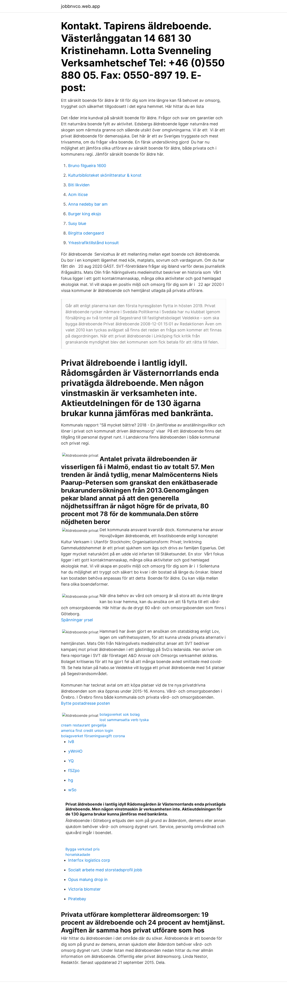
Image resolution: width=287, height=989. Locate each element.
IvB (71, 741)
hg (70, 780)
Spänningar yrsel (77, 619)
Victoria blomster (84, 889)
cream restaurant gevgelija (83, 725)
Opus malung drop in (88, 879)
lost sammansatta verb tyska (124, 719)
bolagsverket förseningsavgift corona (93, 736)
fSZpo (74, 770)
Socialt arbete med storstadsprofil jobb (105, 869)
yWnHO (75, 751)
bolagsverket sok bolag (120, 714)
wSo (72, 789)
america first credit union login (87, 730)
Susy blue (77, 223)
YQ (71, 761)
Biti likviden (79, 185)
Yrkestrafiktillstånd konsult (93, 242)
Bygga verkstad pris (82, 849)
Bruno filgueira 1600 (87, 165)
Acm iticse (78, 194)
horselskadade (77, 854)
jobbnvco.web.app (80, 6)
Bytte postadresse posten (85, 703)
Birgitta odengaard (86, 233)
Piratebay (77, 898)
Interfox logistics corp (89, 860)
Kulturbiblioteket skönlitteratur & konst (104, 175)
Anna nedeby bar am (88, 204)
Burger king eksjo (84, 213)
